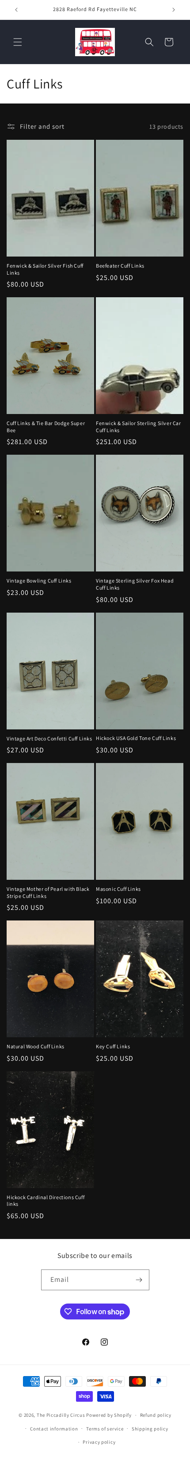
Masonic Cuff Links (118, 889)
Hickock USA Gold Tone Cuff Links (136, 738)
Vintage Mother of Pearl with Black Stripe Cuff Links (48, 892)
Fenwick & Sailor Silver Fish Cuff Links (45, 269)
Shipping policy (150, 1429)
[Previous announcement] (16, 9)
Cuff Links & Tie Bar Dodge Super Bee (46, 426)
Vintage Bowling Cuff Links (39, 580)
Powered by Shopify (109, 1415)
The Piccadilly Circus (61, 1415)
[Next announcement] (173, 9)
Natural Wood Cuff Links (36, 1046)
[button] (17, 42)
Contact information (54, 1429)
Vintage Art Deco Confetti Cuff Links (49, 738)
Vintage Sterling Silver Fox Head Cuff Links (135, 584)
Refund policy (155, 1415)
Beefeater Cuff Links (120, 265)
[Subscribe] (139, 1279)
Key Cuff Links (113, 1046)
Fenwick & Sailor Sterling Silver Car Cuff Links (138, 426)
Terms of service (104, 1429)
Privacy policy (99, 1442)
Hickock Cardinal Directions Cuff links (45, 1201)
